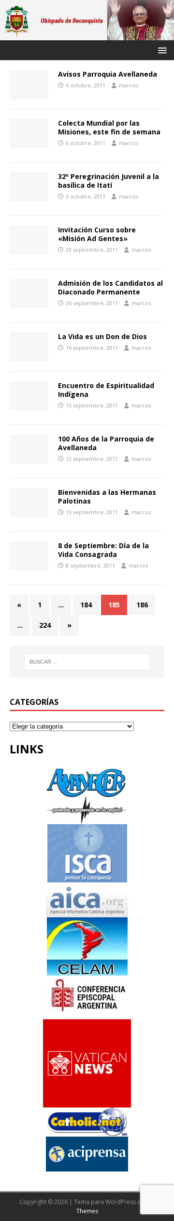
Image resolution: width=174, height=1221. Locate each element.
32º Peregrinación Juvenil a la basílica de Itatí (108, 181)
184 (86, 604)
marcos (128, 85)
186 (142, 604)
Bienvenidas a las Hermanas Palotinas (107, 496)
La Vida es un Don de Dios (102, 336)
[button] (161, 50)
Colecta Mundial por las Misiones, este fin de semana (109, 127)
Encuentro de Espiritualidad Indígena (106, 390)
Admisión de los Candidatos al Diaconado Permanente (110, 287)
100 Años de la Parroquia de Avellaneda (106, 443)
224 (45, 625)
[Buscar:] (87, 661)
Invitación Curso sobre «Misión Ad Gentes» (97, 234)
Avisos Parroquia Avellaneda (107, 74)
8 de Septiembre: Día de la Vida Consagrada (103, 550)
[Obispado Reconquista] (87, 34)
